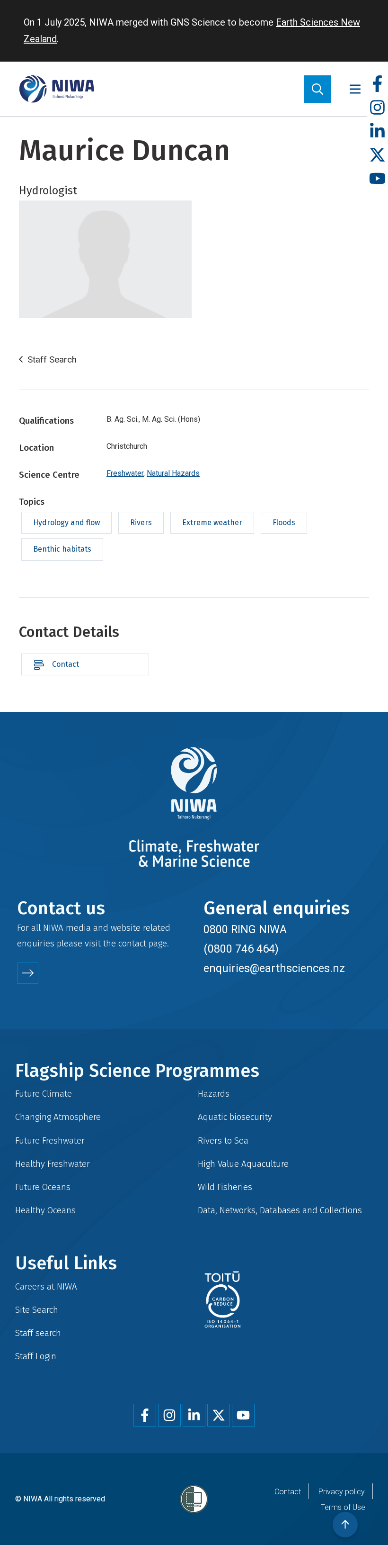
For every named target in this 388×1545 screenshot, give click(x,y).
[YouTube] (377, 179)
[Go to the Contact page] (27, 973)
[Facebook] (377, 84)
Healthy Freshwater (52, 1163)
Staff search (38, 1332)
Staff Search (52, 359)
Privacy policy (341, 1491)
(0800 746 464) (241, 948)
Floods (284, 522)
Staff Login (35, 1356)
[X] (377, 155)
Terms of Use (343, 1507)
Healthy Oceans (45, 1210)
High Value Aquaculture (243, 1163)
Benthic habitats (62, 549)
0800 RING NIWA (245, 929)
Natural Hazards (173, 473)
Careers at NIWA (46, 1286)
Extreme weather (212, 522)
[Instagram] (377, 107)
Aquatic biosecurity (235, 1116)
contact (132, 943)
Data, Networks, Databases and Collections (280, 1210)
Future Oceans (43, 1186)
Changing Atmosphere (58, 1116)
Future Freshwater (50, 1140)
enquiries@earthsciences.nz (274, 968)
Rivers (141, 522)
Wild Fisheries (225, 1186)
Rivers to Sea (223, 1140)
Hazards (213, 1093)
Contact (65, 664)
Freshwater (124, 473)
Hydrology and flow (66, 522)
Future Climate (43, 1093)
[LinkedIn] (377, 131)
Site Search (36, 1309)
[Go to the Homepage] (57, 88)
